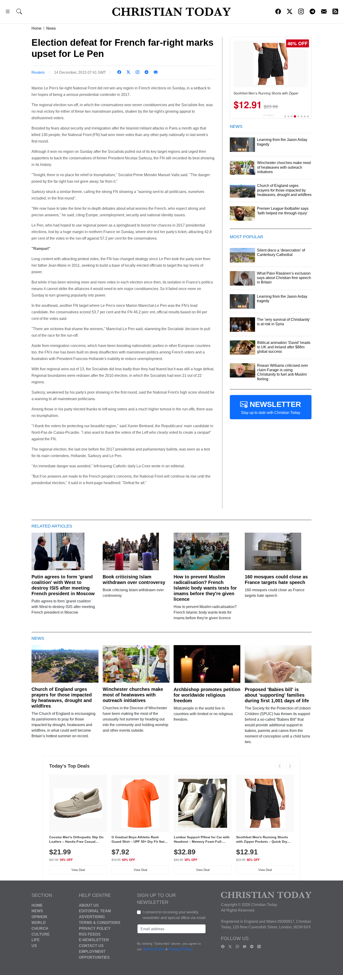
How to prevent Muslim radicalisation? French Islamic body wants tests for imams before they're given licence (205, 588)
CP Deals (268, 115)
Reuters (38, 72)
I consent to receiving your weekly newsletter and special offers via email (174, 915)
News (51, 28)
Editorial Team (95, 911)
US (34, 946)
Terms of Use (153, 949)
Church (40, 928)
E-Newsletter (94, 940)
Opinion (39, 917)
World (39, 923)
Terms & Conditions (99, 923)
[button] (7, 12)
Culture (41, 934)
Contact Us (91, 946)
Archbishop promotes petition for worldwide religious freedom (207, 695)
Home (37, 28)
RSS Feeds (90, 934)
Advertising (92, 917)
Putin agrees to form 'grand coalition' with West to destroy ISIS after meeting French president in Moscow (63, 585)
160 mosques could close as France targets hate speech (276, 579)
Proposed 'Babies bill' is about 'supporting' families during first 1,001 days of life (277, 695)
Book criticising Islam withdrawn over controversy (134, 579)
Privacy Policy (95, 928)
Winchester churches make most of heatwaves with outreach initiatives (133, 695)
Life (36, 940)
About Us (89, 905)
